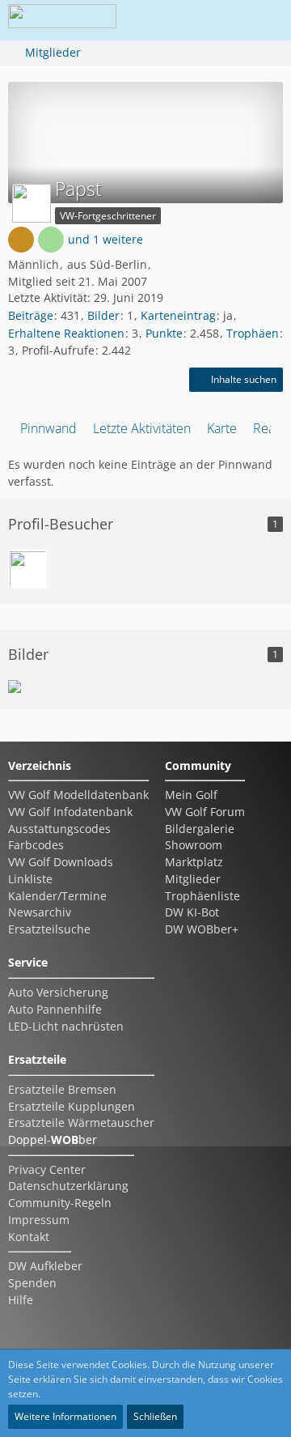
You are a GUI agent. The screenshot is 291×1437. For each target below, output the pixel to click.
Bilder (103, 315)
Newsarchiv (39, 912)
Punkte (164, 333)
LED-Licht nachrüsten (66, 1026)
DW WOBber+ (201, 929)
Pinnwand (48, 428)
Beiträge (30, 315)
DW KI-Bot (192, 912)
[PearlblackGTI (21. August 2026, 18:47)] (27, 569)
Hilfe (20, 1299)
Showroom (193, 844)
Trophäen (252, 333)
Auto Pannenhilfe (55, 1009)
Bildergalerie (199, 828)
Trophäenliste (202, 895)
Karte (222, 428)
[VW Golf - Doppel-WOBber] (62, 20)
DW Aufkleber (45, 1265)
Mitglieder (193, 878)
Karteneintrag (178, 315)
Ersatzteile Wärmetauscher (81, 1122)
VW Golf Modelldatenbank (78, 794)
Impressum (39, 1219)
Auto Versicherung (58, 992)
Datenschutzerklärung (68, 1185)
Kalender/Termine (57, 895)
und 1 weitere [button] (105, 239)
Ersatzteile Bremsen (62, 1089)
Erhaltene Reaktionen (66, 333)
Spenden (32, 1282)
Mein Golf (191, 794)
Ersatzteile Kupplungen (71, 1106)
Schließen (155, 1416)
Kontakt (28, 1236)
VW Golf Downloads (60, 861)
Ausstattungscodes (59, 828)
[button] (173, 20)
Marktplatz (194, 861)
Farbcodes (36, 844)
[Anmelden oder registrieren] (213, 20)
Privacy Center (47, 1169)
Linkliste (30, 878)
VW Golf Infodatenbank (70, 811)
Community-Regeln (60, 1202)
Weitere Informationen (65, 1416)
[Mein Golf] (14, 686)
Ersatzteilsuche (49, 929)
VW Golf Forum (205, 811)
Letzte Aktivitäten (142, 428)
